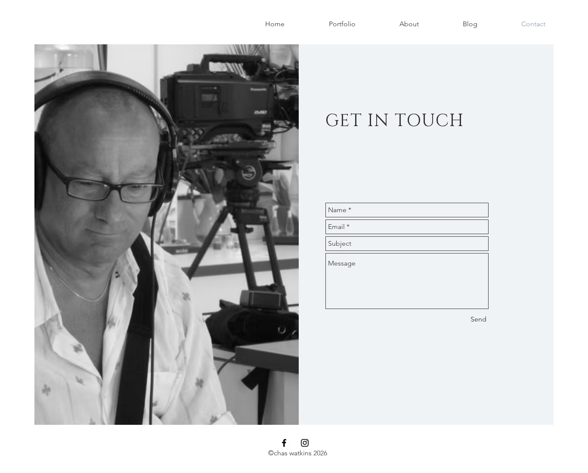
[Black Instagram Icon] (305, 443)
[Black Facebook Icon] (284, 443)
